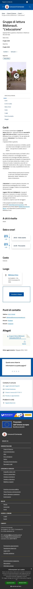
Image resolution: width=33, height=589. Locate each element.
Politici (5, 459)
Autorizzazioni (7, 497)
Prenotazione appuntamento (11, 546)
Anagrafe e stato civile (9, 472)
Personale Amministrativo (10, 462)
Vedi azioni (13, 52)
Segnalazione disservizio (10, 548)
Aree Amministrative (9, 452)
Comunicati (6, 507)
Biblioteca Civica (13, 275)
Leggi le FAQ (7, 551)
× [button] (31, 569)
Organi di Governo (8, 449)
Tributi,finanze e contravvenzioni (12, 492)
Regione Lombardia (7, 2)
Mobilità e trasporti (9, 482)
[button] (16, 586)
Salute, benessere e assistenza (11, 494)
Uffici (5, 454)
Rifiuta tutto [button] (22, 582)
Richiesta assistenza (9, 553)
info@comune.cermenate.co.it (12, 537)
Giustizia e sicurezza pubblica (11, 489)
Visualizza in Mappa (16, 294)
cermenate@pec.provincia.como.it (13, 535)
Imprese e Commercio (9, 477)
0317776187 (11, 314)
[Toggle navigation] (3, 7)
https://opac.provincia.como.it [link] (16, 205)
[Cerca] (30, 7)
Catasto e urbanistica (9, 479)
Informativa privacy (9, 566)
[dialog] (16, 578)
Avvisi (5, 509)
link (16, 579)
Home (3, 13)
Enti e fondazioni (8, 457)
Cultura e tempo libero (9, 474)
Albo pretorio (7, 563)
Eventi (20, 13)
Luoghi (5, 516)
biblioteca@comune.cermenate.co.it (16, 317)
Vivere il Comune (11, 13)
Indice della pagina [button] (10, 95)
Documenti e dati (8, 464)
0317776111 (13, 539)
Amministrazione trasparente (11, 561)
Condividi (5, 52)
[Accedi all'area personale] (27, 2)
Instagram (10, 324)
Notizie (5, 504)
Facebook (10, 320)
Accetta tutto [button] (10, 583)
